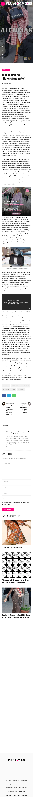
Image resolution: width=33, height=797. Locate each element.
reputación (21, 389)
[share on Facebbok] (2, 54)
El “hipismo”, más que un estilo (12, 547)
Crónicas (6, 70)
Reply (29, 449)
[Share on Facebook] (4, 395)
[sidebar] (30, 3)
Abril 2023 (8, 780)
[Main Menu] (3, 3)
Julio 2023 (8, 795)
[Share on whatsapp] (14, 395)
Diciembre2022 (25, 386)
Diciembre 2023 (12, 791)
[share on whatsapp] (2, 46)
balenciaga (6, 386)
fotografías (6, 389)
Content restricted (11, 787)
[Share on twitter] (9, 395)
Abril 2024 (16, 780)
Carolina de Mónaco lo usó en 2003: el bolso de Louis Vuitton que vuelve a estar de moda (16, 616)
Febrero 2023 (22, 791)
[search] (27, 3)
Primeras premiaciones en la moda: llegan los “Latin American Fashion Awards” (15, 581)
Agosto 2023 (13, 784)
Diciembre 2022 (23, 787)
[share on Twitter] (2, 51)
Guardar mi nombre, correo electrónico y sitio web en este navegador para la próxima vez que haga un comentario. (16, 502)
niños (13, 389)
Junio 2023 (16, 795)
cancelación (15, 386)
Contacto (21, 784)
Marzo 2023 (25, 795)
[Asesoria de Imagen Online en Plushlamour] (16, 202)
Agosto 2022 (24, 780)
